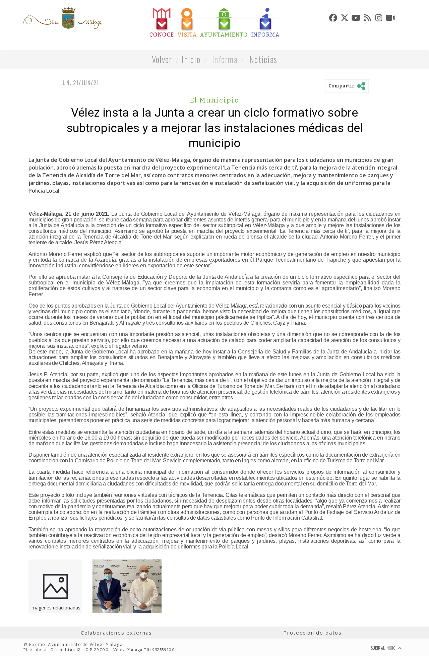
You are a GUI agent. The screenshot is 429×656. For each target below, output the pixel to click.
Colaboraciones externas (116, 632)
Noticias (263, 59)
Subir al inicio (383, 648)
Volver (162, 59)
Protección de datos (312, 632)
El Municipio (214, 100)
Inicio (191, 59)
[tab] (162, 23)
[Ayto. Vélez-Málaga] (63, 18)
